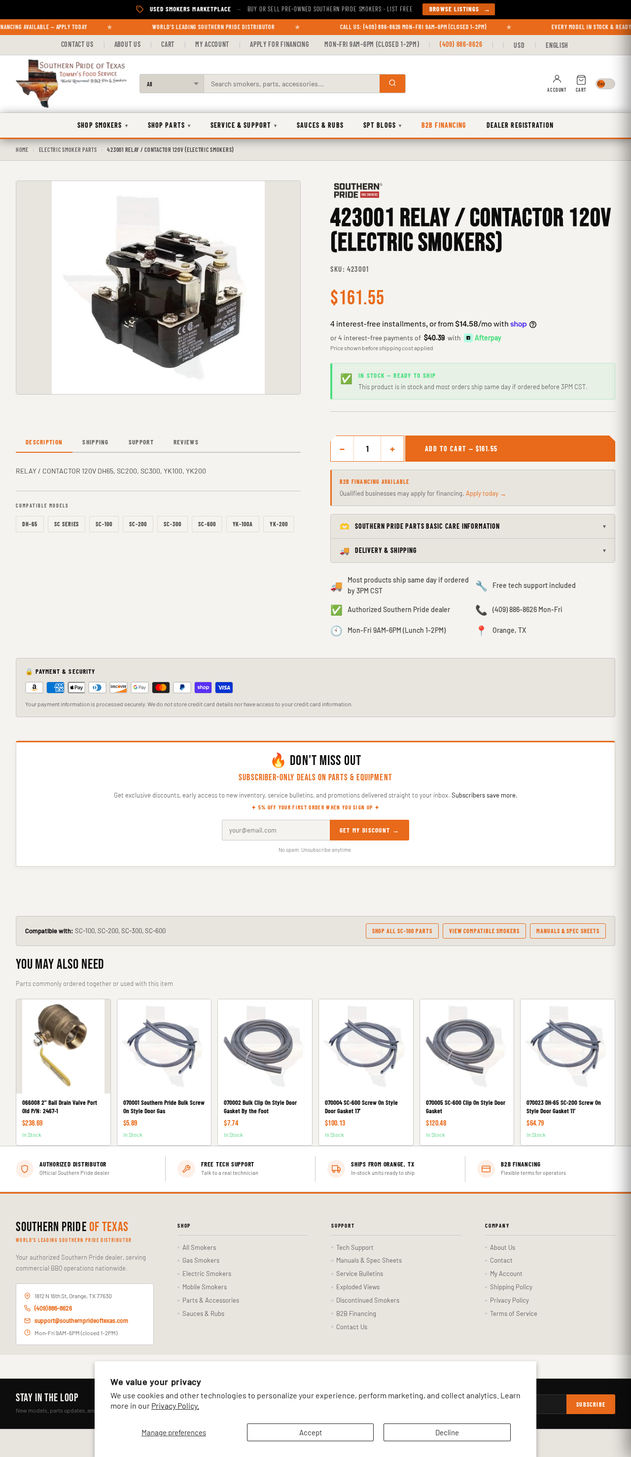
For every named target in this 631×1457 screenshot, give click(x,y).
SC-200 (138, 523)
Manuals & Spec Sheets (567, 930)
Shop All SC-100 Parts (402, 930)
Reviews (186, 442)
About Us (127, 44)
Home (22, 149)
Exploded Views (358, 1287)
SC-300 (172, 523)
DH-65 (29, 523)
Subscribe (590, 1404)
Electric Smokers (206, 1273)
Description (44, 442)
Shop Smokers (102, 125)
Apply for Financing (279, 44)
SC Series (66, 523)
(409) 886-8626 (461, 44)
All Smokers (199, 1247)
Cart (168, 44)
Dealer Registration (520, 125)
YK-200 (279, 523)
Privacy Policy (509, 1300)
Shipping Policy (511, 1287)
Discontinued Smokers (367, 1300)
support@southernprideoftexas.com (81, 1320)
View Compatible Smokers (484, 930)
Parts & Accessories (210, 1300)
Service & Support (243, 125)
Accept (310, 1432)
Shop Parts (169, 125)
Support (141, 442)
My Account (212, 44)
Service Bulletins (359, 1273)
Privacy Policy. (175, 1405)
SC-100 (104, 523)
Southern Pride (72, 1227)
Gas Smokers (200, 1260)
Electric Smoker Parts (68, 149)
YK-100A (243, 523)
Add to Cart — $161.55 (461, 448)
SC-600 (207, 523)
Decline (447, 1432)
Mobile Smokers (204, 1287)
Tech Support (355, 1247)
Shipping (95, 442)
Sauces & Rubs (320, 125)
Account (556, 90)
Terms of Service (513, 1313)
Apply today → (486, 493)
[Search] (392, 83)
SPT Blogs (382, 125)
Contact (501, 1260)
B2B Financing (444, 125)
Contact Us (77, 44)
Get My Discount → (369, 830)
